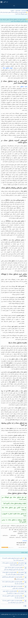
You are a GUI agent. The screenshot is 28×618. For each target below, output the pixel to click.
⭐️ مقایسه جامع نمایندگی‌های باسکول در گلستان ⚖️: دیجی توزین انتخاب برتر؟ (13, 559)
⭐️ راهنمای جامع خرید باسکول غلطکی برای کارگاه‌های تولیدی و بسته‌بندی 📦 (13, 578)
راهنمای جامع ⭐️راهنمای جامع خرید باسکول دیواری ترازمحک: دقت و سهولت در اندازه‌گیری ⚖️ (13, 592)
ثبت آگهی (5, 2)
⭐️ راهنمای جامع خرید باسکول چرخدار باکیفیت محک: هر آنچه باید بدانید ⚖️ (13, 582)
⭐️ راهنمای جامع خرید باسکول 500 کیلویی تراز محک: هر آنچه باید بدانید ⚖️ (13, 597)
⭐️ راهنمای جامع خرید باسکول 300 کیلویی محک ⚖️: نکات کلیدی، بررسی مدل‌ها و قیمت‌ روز (13, 601)
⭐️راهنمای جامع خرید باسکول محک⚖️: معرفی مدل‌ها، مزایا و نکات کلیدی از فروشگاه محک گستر (14, 568)
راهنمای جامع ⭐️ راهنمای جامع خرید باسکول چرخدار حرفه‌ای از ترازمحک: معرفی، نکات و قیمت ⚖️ (13, 573)
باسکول (12, 10)
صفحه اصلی (18, 10)
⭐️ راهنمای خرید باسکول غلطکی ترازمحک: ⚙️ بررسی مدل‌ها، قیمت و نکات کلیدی (13, 587)
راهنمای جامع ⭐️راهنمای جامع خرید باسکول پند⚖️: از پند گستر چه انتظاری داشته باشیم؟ (13, 564)
